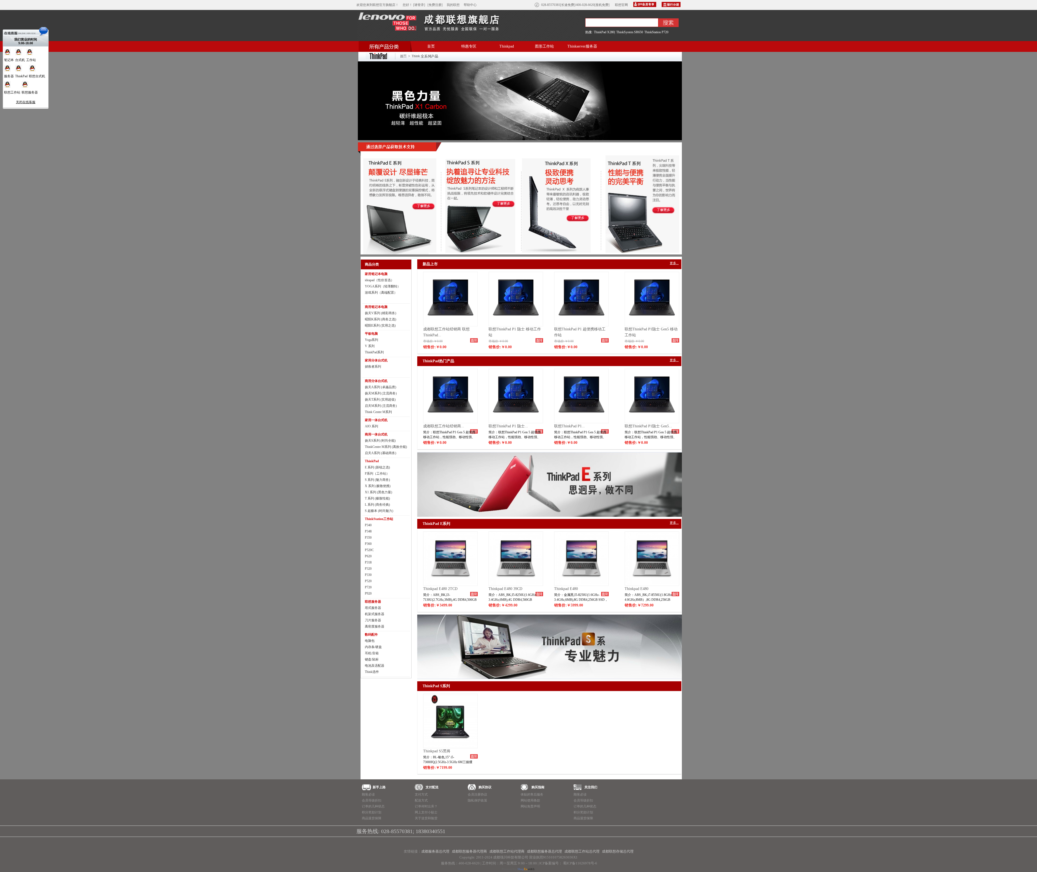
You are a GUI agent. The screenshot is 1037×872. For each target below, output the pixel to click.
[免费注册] (435, 5)
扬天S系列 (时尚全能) (380, 440)
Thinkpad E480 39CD (505, 589)
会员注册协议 (477, 794)
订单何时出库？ (426, 806)
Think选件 (372, 672)
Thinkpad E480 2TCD (440, 589)
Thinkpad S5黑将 (436, 751)
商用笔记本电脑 (376, 307)
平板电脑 (371, 334)
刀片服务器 (373, 620)
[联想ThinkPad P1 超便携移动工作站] (581, 325)
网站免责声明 (530, 806)
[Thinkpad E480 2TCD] (450, 584)
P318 (368, 562)
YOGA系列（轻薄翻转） (382, 286)
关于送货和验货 (426, 818)
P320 (368, 569)
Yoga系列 (371, 340)
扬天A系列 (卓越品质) (380, 387)
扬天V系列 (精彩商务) (380, 313)
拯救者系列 (373, 366)
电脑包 (370, 641)
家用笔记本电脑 (376, 274)
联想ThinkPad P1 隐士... (508, 426)
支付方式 (421, 794)
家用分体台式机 (376, 360)
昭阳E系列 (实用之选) (380, 325)
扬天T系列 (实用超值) (380, 399)
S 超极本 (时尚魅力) (379, 511)
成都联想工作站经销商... (443, 426)
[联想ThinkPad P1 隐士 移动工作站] (516, 325)
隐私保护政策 (477, 800)
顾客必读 (368, 794)
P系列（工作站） (377, 473)
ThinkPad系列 (374, 352)
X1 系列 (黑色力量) (378, 492)
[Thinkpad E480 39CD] (516, 584)
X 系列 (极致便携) (377, 486)
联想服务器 (373, 601)
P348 (368, 531)
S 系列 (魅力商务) (377, 480)
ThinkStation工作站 (379, 519)
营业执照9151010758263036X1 (553, 857)
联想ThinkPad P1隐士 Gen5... (648, 426)
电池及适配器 (374, 666)
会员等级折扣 (371, 800)
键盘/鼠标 (372, 659)
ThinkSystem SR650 (629, 32)
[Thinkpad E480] (581, 584)
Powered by (514, 869)
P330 (368, 575)
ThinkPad (372, 461)
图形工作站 (544, 46)
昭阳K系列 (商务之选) (380, 319)
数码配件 (371, 634)
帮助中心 (470, 5)
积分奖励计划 (371, 812)
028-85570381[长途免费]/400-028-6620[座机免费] (575, 5)
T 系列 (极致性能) (377, 498)
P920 (368, 593)
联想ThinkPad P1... (569, 426)
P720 (368, 587)
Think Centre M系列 (378, 412)
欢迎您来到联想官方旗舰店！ (377, 5)
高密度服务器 (374, 626)
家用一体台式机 (376, 420)
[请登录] (419, 5)
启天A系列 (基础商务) (380, 453)
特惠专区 (468, 46)
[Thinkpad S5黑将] (450, 747)
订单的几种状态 (373, 806)
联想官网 (621, 5)
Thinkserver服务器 (582, 46)
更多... (674, 263)
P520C (369, 550)
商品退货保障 (371, 818)
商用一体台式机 (376, 434)
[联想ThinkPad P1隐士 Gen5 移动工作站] (652, 325)
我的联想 (453, 5)
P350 (368, 537)
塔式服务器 (373, 608)
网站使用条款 (530, 800)
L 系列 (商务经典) (377, 505)
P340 (368, 525)
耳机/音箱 (372, 653)
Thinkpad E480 (566, 589)
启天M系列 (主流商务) (381, 406)
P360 (368, 544)
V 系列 (370, 346)
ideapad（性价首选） (379, 280)
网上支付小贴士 (426, 812)
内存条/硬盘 (373, 647)
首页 (431, 46)
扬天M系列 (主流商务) (381, 393)
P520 (368, 581)
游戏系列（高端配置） (381, 292)
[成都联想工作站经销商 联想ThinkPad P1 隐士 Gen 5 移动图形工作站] (450, 325)
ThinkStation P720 (656, 32)
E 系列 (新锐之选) (377, 467)
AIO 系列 (371, 426)
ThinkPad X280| (604, 32)
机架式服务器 (374, 614)
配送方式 (421, 800)
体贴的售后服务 (532, 794)
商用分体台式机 (376, 381)
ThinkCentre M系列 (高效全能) (386, 447)
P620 (368, 556)
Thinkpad (506, 46)
